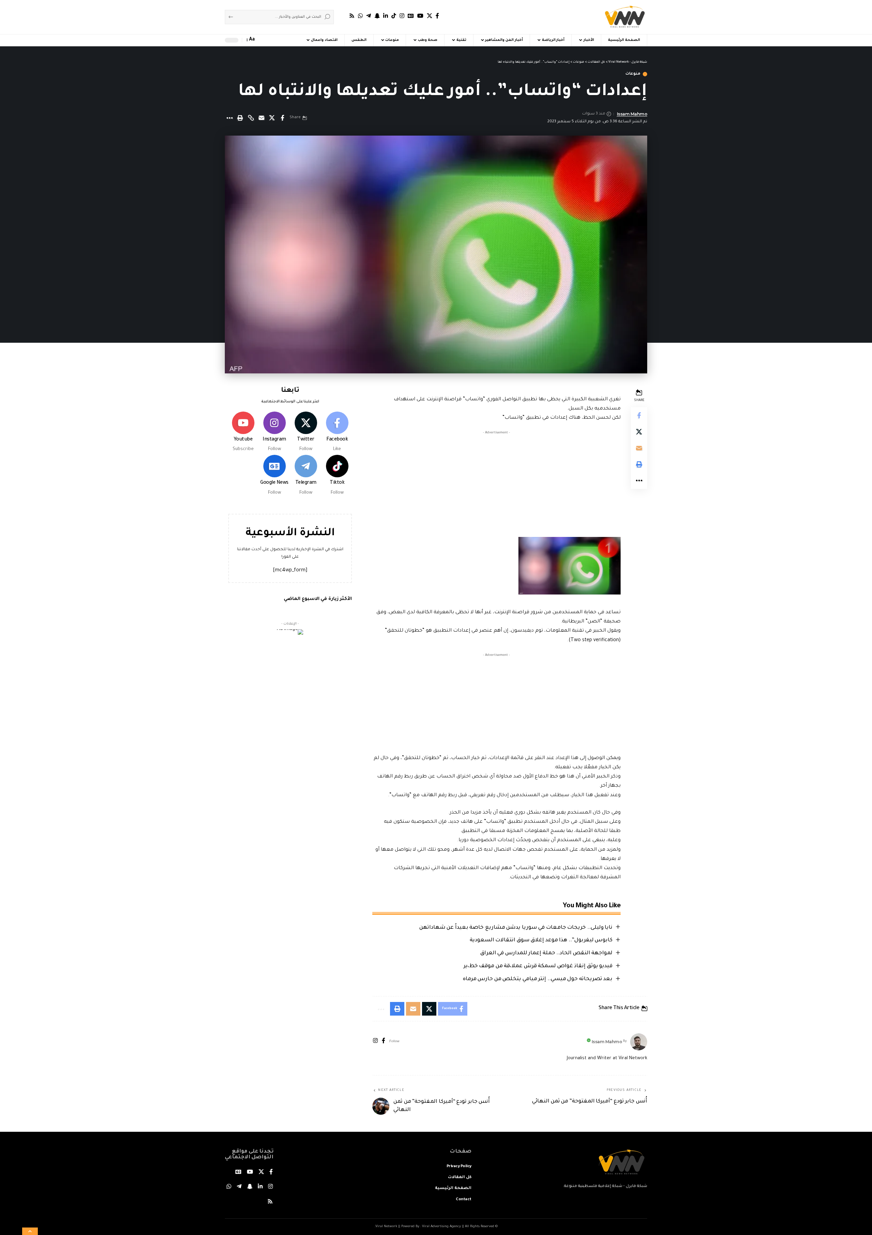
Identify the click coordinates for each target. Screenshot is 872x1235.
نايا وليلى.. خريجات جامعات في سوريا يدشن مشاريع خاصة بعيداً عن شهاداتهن (516, 928)
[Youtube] (243, 432)
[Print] (240, 117)
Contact (463, 1200)
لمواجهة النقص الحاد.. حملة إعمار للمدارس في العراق (546, 953)
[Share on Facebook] (282, 117)
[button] (276, 40)
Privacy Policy (459, 1166)
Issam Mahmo (632, 114)
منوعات (632, 74)
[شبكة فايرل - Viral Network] (625, 17)
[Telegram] (368, 15)
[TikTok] (394, 15)
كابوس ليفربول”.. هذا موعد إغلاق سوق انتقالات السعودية (541, 940)
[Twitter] (306, 432)
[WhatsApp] (360, 15)
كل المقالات (459, 1177)
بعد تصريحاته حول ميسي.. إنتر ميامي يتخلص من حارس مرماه (538, 979)
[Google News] (411, 15)
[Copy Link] (250, 117)
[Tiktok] (337, 476)
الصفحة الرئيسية (453, 1188)
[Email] (261, 117)
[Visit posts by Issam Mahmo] (638, 1041)
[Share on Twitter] (272, 117)
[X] (429, 15)
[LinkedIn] (386, 15)
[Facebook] (437, 15)
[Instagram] (402, 15)
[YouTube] (420, 15)
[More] (229, 117)
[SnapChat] (377, 15)
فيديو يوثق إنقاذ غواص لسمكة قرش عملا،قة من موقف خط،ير (538, 966)
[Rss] (351, 15)
